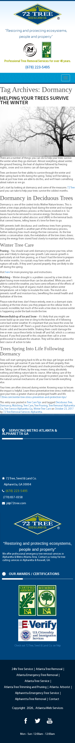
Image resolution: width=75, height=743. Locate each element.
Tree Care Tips (34, 402)
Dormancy (5, 405)
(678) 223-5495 (37, 67)
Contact (54, 699)
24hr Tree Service (22, 669)
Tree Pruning (41, 405)
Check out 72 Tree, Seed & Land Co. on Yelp (37, 645)
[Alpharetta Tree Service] (49, 720)
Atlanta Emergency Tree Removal (37, 675)
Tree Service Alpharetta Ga (18, 409)
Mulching (17, 405)
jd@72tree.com (16, 503)
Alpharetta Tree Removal (30, 699)
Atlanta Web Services (49, 708)
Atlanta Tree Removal (49, 669)
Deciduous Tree (64, 402)
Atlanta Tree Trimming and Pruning (25, 687)
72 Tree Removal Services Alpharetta (22, 412)
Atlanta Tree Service (37, 681)
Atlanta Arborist (59, 687)
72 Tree (71, 187)
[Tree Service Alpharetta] (25, 720)
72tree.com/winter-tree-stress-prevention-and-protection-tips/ (33, 397)
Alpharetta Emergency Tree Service (37, 693)
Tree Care (28, 405)
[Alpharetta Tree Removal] (37, 720)
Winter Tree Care (42, 409)
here (7, 272)
